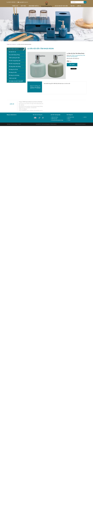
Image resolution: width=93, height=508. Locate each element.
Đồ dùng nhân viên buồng (15, 66)
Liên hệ (79, 5)
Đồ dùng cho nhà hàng (14, 75)
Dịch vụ (69, 118)
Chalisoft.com (83, 124)
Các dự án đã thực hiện (61, 5)
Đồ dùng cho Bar (13, 72)
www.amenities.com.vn (38, 110)
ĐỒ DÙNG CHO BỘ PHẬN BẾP (16, 81)
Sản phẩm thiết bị (33, 5)
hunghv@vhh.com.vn (23, 2)
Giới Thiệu (23, 5)
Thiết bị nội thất (12, 78)
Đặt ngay (72, 64)
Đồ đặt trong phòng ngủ (14, 63)
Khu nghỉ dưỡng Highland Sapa (57, 120)
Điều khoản (8, 124)
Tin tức (72, 5)
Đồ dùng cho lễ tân (13, 69)
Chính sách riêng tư (14, 124)
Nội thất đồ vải (12, 51)
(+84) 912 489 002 (11, 2)
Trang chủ (15, 5)
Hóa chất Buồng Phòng (14, 54)
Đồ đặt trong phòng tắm (77, 55)
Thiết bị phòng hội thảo (14, 57)
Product (14, 44)
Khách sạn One (54, 118)
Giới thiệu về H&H (71, 117)
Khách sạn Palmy (55, 117)
